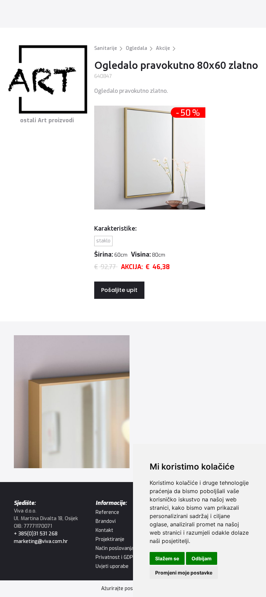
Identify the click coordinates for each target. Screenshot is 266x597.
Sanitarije (105, 48)
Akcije (163, 48)
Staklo (103, 241)
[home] (35, 13)
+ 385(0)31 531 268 (35, 534)
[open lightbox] (72, 401)
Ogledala (136, 48)
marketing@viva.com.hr (41, 541)
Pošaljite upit (119, 290)
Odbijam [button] (202, 558)
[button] (250, 13)
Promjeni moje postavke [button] (183, 573)
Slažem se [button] (167, 558)
